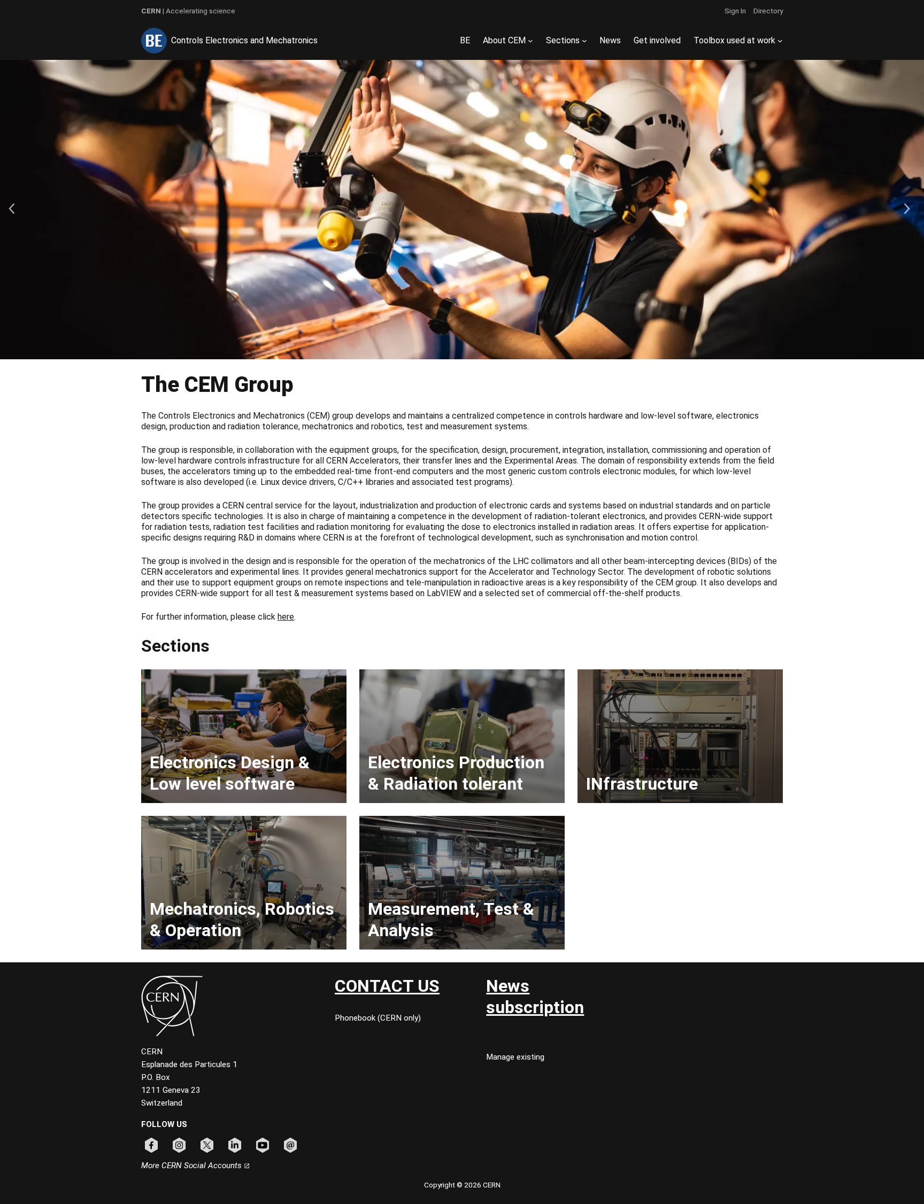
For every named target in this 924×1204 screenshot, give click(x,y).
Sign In (735, 10)
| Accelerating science (188, 10)
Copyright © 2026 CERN (462, 1184)
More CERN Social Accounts (192, 1165)
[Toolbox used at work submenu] (780, 40)
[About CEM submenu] (530, 40)
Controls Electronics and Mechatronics (244, 40)
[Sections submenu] (584, 40)
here (286, 617)
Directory (768, 10)
